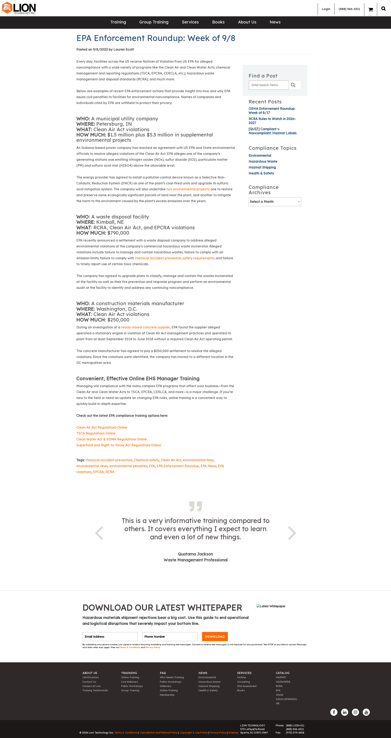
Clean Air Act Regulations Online (101, 427)
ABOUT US (89, 673)
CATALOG (283, 673)
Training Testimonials (95, 690)
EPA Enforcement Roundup (178, 466)
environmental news (92, 466)
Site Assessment (247, 686)
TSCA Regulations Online (95, 433)
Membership (167, 694)
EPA (152, 466)
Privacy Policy (153, 647)
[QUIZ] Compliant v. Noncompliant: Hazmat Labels (273, 131)
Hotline (241, 677)
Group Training (153, 21)
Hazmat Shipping (262, 167)
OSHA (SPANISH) (286, 699)
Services (190, 21)
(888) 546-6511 (349, 9)
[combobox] (275, 201)
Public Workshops (132, 686)
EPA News (208, 466)
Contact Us (89, 681)
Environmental (260, 155)
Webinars (165, 686)
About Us (247, 21)
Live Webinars (129, 681)
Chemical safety (146, 460)
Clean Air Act (171, 460)
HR (277, 703)
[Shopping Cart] (370, 9)
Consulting (243, 681)
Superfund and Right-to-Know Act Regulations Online (119, 445)
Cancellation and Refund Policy (159, 732)
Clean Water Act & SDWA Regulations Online (111, 439)
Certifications (90, 677)
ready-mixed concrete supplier (145, 327)
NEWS (203, 673)
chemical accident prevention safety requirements (174, 258)
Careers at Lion (91, 686)
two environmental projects (187, 189)
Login (326, 9)
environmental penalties (128, 466)
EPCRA (98, 472)
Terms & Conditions (130, 647)
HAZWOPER (283, 681)
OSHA (279, 694)
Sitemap (233, 732)
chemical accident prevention (108, 460)
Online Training (130, 677)
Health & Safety (261, 173)
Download (215, 636)
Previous (99, 532)
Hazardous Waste (263, 161)
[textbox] (275, 201)
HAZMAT (281, 677)
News (275, 21)
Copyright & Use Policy (194, 732)
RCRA (109, 472)
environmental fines (198, 460)
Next (292, 532)
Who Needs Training (172, 677)
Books (218, 21)
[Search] (383, 8)
